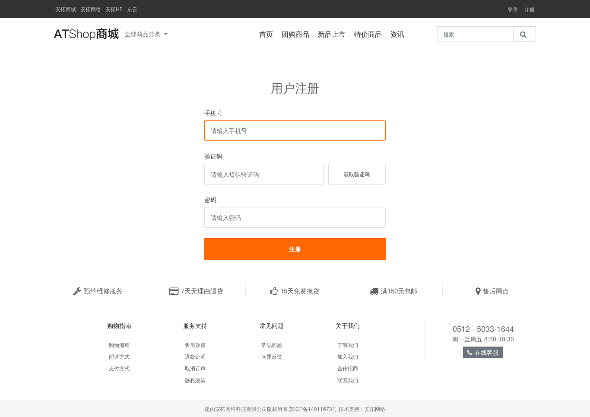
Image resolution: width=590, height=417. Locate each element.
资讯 (399, 34)
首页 (268, 34)
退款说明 (195, 356)
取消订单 (195, 368)
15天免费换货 (300, 290)
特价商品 (370, 34)
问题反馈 (271, 356)
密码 (210, 199)
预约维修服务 (103, 290)
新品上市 (334, 34)
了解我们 (347, 344)
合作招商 (347, 368)
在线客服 (487, 352)
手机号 (213, 112)
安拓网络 (90, 9)
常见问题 (271, 344)
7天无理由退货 (202, 290)
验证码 (213, 156)
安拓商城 (65, 9)
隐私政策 (195, 380)
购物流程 (119, 344)
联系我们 (347, 380)
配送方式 (119, 356)
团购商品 (298, 34)
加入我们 (347, 356)
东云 (132, 9)
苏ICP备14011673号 (313, 408)
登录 (513, 9)
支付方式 (119, 368)
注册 (529, 9)
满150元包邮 (399, 290)
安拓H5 (114, 9)
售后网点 (496, 290)
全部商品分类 (143, 33)
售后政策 (195, 344)
